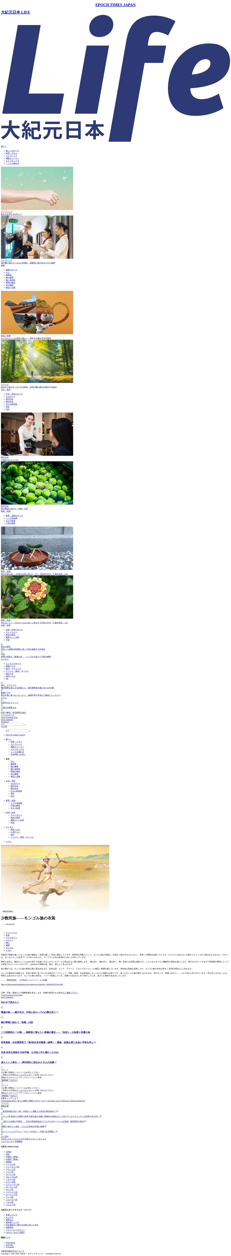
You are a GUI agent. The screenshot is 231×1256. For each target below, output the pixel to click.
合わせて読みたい (10, 1002)
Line (67, 1101)
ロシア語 (9, 1190)
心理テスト (15, 832)
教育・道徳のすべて (14, 516)
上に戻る (5, 1136)
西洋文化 (9, 402)
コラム (9, 842)
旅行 (12, 835)
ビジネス (9, 1217)
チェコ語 (9, 1197)
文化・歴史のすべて (14, 394)
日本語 (9, 1152)
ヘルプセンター (25, 1075)
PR (7, 679)
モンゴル (9, 948)
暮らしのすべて (12, 151)
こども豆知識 (16, 803)
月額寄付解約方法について (12, 1251)
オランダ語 (10, 1182)
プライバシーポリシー (15, 1230)
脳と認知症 (10, 280)
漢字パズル (10, 676)
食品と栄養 (10, 288)
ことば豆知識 (11, 518)
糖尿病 (9, 275)
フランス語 (10, 1169)
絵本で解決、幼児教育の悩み (13, 713)
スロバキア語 (11, 1200)
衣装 (8, 935)
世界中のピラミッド (9, 703)
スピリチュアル (12, 161)
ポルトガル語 (11, 1177)
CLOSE (4, 726)
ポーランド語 (11, 1187)
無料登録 (5, 1080)
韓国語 (9, 1162)
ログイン (14, 1080)
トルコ (9, 950)
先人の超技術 (11, 404)
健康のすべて (11, 270)
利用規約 (9, 1227)
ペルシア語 (10, 1205)
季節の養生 (10, 282)
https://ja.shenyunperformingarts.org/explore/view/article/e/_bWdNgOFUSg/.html (32, 984)
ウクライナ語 (11, 1192)
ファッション (11, 933)
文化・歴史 (10, 781)
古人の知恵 (10, 521)
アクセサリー (11, 938)
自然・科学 (10, 813)
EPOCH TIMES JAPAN (15, 735)
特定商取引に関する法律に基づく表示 (22, 1225)
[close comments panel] (2, 1067)
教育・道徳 (6, 571)
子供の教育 (10, 523)
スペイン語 (10, 1174)
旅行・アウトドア (13, 669)
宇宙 (8, 640)
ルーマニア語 (11, 1195)
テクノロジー (11, 632)
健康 (8, 759)
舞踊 (8, 945)
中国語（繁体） (12, 1159)
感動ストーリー (12, 158)
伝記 (8, 409)
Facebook (51, 1101)
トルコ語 (9, 1202)
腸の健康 (9, 277)
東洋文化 (9, 399)
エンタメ (9, 827)
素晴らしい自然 (12, 637)
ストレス (5, 385)
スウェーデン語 (12, 1185)
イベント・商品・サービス (17, 671)
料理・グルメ (11, 153)
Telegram (81, 1101)
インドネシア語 (12, 1167)
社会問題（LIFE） (18, 754)
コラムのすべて (7, 715)
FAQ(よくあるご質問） (16, 1232)
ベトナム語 (10, 1164)
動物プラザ (10, 666)
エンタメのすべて (13, 664)
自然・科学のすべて (14, 630)
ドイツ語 (9, 1172)
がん (8, 272)
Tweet (58, 1101)
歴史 (8, 407)
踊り (8, 943)
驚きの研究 (10, 635)
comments (9, 720)
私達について (11, 1215)
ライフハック (11, 156)
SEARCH (5, 722)
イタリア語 (10, 1179)
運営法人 (9, 1220)
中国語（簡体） (12, 1157)
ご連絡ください (71, 993)
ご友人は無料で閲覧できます (28, 1101)
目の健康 (9, 285)
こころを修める (12, 163)
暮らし (9, 739)
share (3, 720)
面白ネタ (9, 674)
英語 (8, 1154)
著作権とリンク (12, 1222)
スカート (9, 940)
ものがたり (10, 397)
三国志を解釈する (8, 708)
